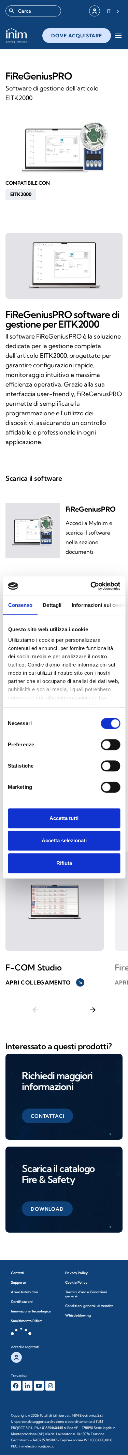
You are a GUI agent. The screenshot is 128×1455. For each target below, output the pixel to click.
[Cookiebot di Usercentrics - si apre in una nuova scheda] (91, 586)
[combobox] (33, 10)
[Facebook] (16, 1386)
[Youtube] (39, 1386)
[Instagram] (50, 1386)
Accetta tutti (64, 818)
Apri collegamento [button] (44, 982)
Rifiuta (64, 863)
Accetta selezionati (64, 840)
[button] (20, 194)
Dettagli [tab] (52, 605)
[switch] (110, 744)
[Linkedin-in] (27, 1386)
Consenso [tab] (20, 605)
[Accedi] (94, 10)
